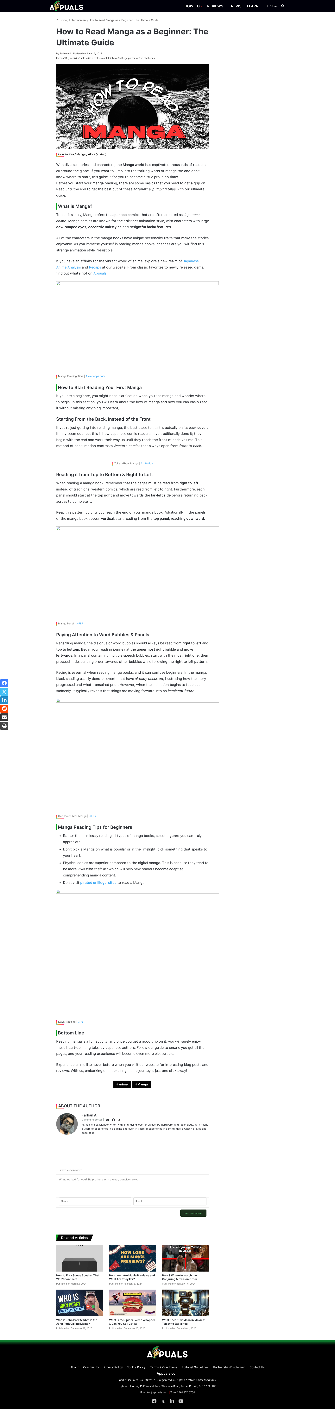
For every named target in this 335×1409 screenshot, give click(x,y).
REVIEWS (215, 6)
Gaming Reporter (92, 1119)
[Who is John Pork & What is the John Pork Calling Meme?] (79, 1303)
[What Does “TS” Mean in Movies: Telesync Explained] (185, 1303)
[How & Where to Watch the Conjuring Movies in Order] (185, 1258)
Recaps (95, 267)
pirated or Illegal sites (98, 883)
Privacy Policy (113, 1367)
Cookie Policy (136, 1367)
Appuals (99, 273)
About (74, 1367)
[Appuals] (66, 6)
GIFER (79, 623)
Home (63, 20)
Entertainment (78, 20)
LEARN (252, 6)
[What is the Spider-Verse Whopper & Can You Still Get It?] (132, 1303)
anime (123, 1084)
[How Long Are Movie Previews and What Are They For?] (132, 1258)
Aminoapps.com (95, 376)
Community (91, 1367)
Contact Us (257, 1367)
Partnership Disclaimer (229, 1367)
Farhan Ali (63, 53)
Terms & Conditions (163, 1367)
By (58, 53)
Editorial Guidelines (195, 1367)
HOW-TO (192, 6)
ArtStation (147, 463)
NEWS (236, 6)
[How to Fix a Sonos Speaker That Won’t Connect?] (79, 1258)
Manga (142, 1084)
